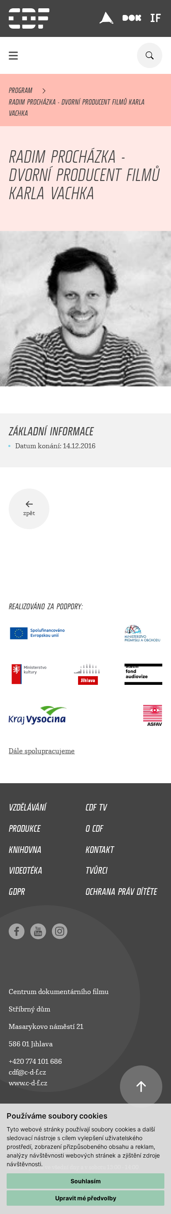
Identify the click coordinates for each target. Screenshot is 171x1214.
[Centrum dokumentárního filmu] (29, 18)
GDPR (17, 889)
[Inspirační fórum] (155, 17)
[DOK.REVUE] (131, 18)
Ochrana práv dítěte (121, 889)
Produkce (24, 826)
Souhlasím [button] (86, 1181)
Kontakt (100, 847)
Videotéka (25, 868)
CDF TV (96, 805)
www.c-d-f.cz (28, 1083)
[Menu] (13, 55)
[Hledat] (149, 55)
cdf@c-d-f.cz (27, 1072)
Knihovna (25, 847)
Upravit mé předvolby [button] (85, 1198)
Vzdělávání (27, 805)
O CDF (94, 826)
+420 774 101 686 (35, 1061)
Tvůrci (96, 868)
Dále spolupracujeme (42, 751)
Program (20, 88)
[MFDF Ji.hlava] (107, 18)
